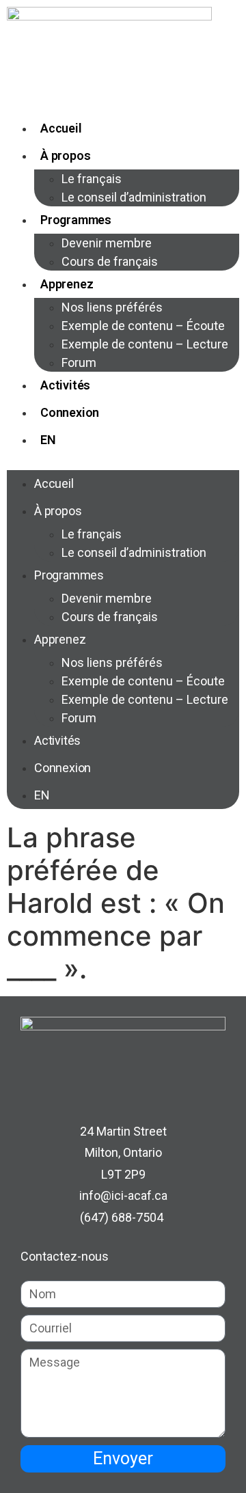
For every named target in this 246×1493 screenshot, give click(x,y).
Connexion (69, 412)
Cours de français (110, 261)
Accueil (61, 128)
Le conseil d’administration (134, 197)
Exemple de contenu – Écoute (143, 325)
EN (48, 440)
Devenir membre (107, 243)
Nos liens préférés (112, 307)
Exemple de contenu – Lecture (145, 344)
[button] (123, 462)
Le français (92, 179)
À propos (65, 155)
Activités (65, 385)
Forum (79, 362)
